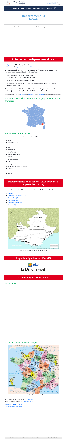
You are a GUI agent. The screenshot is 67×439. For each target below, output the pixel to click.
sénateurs (31, 94)
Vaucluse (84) (12, 205)
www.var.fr (31, 399)
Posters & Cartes (39, 8)
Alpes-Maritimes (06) (14, 200)
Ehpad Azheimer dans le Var (13, 407)
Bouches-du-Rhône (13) (15, 202)
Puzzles (50, 8)
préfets (22, 94)
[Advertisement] (33, 40)
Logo (44, 27)
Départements (18, 8)
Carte (51, 27)
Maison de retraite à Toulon (13, 405)
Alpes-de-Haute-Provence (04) (17, 195)
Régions (28, 8)
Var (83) (10, 193)
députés (41, 94)
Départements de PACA (32, 27)
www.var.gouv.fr (29, 401)
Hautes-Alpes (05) (13, 198)
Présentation (18, 27)
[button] (56, 8)
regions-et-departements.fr (22, 438)
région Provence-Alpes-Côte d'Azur (26, 67)
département (11, 65)
